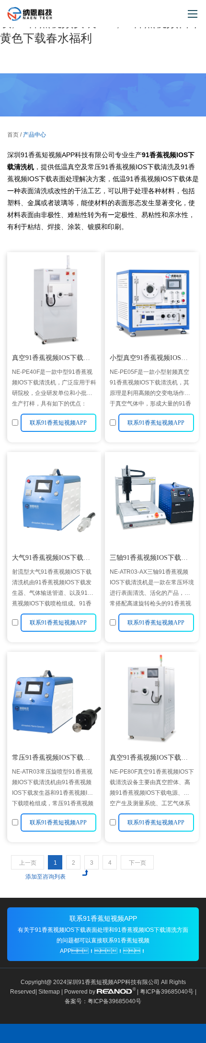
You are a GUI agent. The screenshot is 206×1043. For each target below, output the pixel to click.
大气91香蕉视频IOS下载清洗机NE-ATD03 (51, 559)
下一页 (137, 862)
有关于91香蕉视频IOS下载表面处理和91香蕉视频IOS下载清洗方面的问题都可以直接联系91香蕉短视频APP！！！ (103, 940)
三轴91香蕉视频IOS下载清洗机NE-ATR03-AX (149, 559)
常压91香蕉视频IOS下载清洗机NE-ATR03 (51, 759)
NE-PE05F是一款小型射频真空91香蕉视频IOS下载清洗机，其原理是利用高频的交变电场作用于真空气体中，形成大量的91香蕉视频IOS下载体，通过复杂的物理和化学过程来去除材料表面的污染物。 (152, 387)
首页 (13, 134)
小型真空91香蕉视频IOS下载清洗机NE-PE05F (149, 359)
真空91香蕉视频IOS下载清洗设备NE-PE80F (149, 759)
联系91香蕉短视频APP (103, 918)
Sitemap (49, 991)
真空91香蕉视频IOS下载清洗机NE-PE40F (51, 359)
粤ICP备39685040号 (167, 991)
